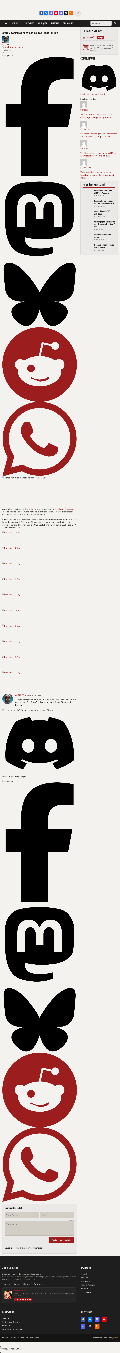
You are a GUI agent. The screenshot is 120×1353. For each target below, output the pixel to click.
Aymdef (114, 1338)
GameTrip (6, 1325)
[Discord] (61, 13)
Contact (16, 1284)
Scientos (6, 1318)
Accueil (84, 1274)
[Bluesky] (46, 13)
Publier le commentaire (61, 1240)
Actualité (16, 23)
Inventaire (85, 1281)
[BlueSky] (90, 1319)
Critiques (42, 23)
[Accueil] (5, 23)
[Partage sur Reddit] (39, 364)
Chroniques (86, 1292)
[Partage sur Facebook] (39, 116)
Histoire (55, 23)
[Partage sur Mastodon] (39, 218)
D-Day (31, 509)
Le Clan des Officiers (11, 1322)
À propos (7, 1284)
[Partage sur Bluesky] (39, 294)
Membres (26, 1284)
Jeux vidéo (29, 23)
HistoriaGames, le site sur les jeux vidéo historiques (60, 6)
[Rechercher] (115, 23)
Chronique (68, 23)
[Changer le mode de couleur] (78, 13)
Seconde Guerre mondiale (13, 47)
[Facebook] (41, 13)
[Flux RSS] (71, 13)
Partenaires (38, 1284)
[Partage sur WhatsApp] (39, 439)
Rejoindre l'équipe (23, 1299)
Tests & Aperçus (88, 1285)
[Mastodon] (51, 13)
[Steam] (66, 13)
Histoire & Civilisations (12, 1329)
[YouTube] (56, 13)
